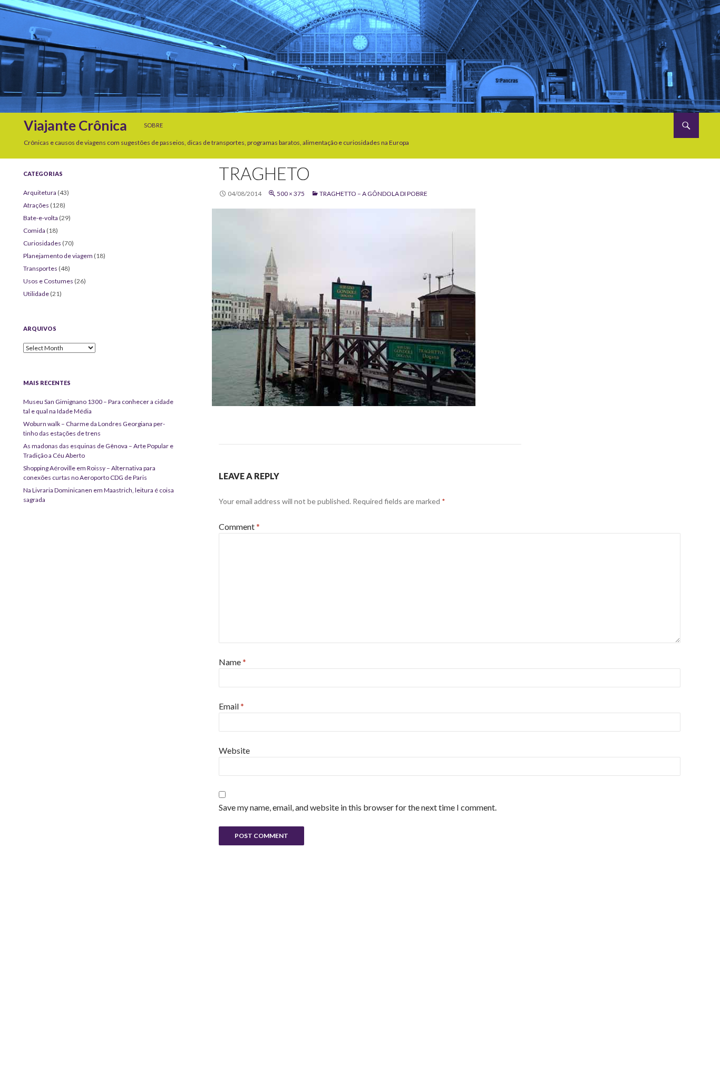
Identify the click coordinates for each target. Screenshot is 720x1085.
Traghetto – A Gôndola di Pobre (373, 194)
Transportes (40, 268)
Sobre (153, 125)
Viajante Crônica (75, 125)
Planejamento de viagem (58, 256)
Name (232, 662)
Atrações (36, 205)
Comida (34, 230)
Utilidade (36, 294)
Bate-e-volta (40, 218)
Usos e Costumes (48, 281)
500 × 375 (291, 194)
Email (231, 706)
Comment (239, 526)
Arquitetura (39, 192)
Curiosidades (42, 243)
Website (234, 750)
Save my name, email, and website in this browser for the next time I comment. (358, 807)
